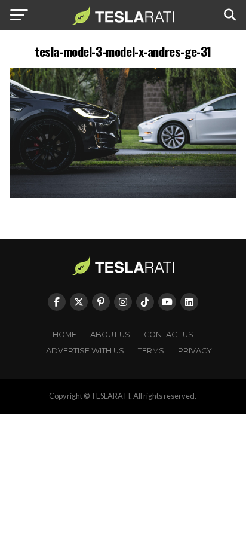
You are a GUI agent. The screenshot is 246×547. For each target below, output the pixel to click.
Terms (151, 350)
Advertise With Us (85, 350)
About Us (110, 334)
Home (64, 334)
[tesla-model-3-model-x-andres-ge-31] (123, 195)
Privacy (195, 350)
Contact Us (168, 334)
